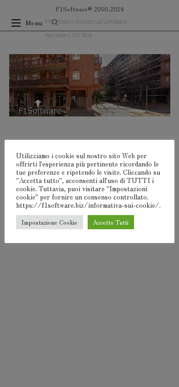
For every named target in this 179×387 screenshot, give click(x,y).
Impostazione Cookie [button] (50, 222)
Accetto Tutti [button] (111, 222)
